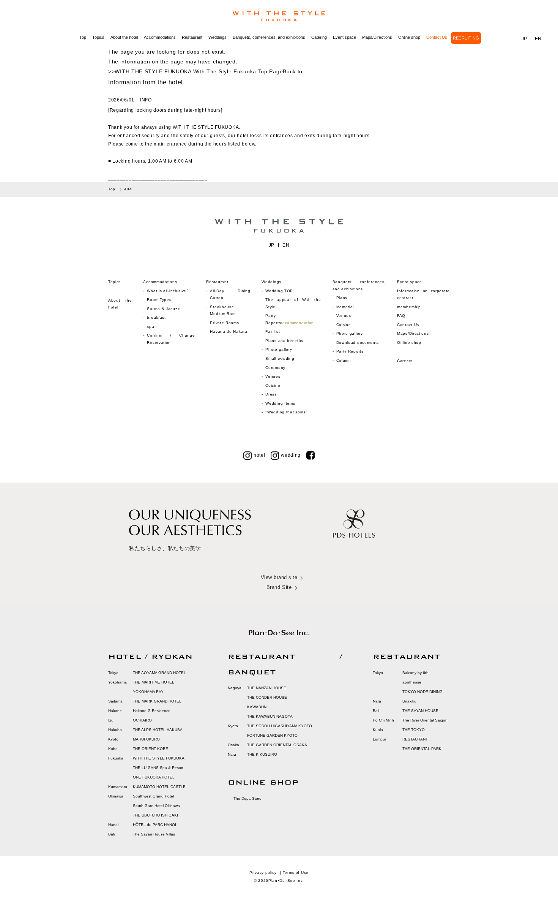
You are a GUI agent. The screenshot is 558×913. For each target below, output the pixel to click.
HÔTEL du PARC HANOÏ (154, 825)
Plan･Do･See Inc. (286, 880)
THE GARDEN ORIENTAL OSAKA (277, 745)
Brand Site (279, 587)
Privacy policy (263, 872)
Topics (98, 37)
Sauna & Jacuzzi (164, 309)
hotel (259, 455)
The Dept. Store (247, 798)
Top (82, 37)
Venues (272, 376)
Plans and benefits (284, 341)
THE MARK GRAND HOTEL (157, 701)
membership (409, 307)
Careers (405, 361)
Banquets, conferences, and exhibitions (269, 37)
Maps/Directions (377, 37)
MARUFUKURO (146, 739)
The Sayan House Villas (154, 834)
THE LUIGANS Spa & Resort (158, 768)
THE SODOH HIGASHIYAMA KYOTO (279, 726)
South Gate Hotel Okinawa (156, 806)
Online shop (409, 37)
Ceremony (275, 368)
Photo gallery (278, 349)
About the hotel (124, 37)
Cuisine (272, 385)
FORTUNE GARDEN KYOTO (272, 735)
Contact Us (436, 37)
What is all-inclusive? (168, 291)
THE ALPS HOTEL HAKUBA (158, 730)
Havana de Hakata (228, 331)
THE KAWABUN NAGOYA (270, 716)
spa (150, 326)
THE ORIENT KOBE (150, 749)
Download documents (357, 342)
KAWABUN (256, 707)
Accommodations (160, 37)
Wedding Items (280, 403)
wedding (291, 455)
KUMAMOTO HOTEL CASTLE (159, 787)
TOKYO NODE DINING (422, 692)
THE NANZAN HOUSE (266, 688)
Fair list (272, 331)
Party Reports (350, 351)
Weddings (217, 37)
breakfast (156, 317)
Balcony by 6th (415, 673)
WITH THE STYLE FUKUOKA (158, 758)
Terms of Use (296, 872)
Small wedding (279, 358)
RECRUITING (466, 38)
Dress (271, 394)
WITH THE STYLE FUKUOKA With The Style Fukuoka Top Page (199, 71)
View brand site (279, 577)
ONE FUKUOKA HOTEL (154, 777)
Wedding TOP (279, 291)
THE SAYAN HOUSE (420, 711)
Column (343, 360)
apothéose (411, 682)
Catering (319, 37)
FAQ (401, 315)
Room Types (159, 299)
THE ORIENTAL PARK (421, 749)
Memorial (345, 307)
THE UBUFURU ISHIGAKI (155, 815)
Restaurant (192, 37)
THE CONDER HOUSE (267, 697)
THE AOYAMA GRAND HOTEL (159, 673)
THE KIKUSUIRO (262, 754)
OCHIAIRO (142, 720)
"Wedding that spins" (286, 412)
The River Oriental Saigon (425, 720)
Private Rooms (224, 323)
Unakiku (409, 701)
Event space (344, 37)
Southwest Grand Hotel (153, 796)
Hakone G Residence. (152, 711)
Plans (342, 298)
